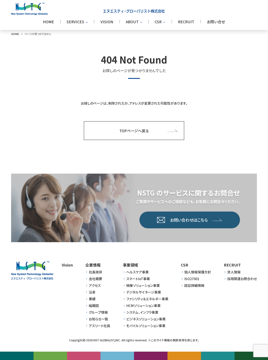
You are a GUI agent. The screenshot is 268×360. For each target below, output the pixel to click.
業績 (92, 298)
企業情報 (92, 265)
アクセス (95, 285)
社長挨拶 (95, 271)
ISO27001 (191, 278)
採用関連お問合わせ (242, 278)
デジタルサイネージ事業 (143, 292)
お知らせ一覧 (98, 318)
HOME (15, 34)
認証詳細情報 (194, 285)
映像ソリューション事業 (143, 285)
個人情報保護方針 (197, 271)
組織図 (94, 305)
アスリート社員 (99, 325)
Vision (67, 265)
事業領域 (130, 265)
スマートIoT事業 (138, 278)
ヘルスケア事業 (137, 271)
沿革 (92, 292)
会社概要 (95, 278)
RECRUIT (232, 265)
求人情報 (234, 271)
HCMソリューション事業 (143, 305)
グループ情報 (98, 312)
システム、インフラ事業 (142, 312)
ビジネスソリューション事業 (146, 318)
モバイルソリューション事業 (145, 325)
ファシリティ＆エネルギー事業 (147, 298)
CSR (184, 265)
